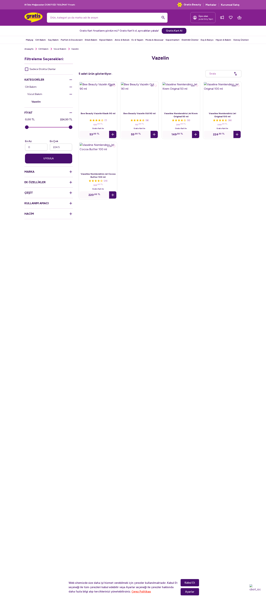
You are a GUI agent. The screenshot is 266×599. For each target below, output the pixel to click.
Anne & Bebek (122, 40)
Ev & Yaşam (137, 40)
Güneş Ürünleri (241, 40)
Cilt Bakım (40, 40)
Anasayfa (28, 49)
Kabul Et (190, 582)
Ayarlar (189, 591)
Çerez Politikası (141, 591)
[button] (112, 134)
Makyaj (29, 40)
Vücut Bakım (60, 49)
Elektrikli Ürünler (190, 40)
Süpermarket (173, 40)
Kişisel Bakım (106, 40)
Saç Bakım (53, 40)
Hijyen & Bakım (223, 40)
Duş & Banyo (207, 40)
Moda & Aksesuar (154, 40)
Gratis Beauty (192, 4)
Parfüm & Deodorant (72, 40)
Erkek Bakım (91, 40)
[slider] (27, 127)
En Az (28, 141)
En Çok (54, 141)
